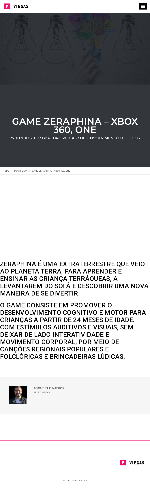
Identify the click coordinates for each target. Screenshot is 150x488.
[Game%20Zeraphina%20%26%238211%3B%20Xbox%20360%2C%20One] (55, 425)
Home (6, 171)
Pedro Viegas (62, 138)
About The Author (49, 388)
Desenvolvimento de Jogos (110, 138)
